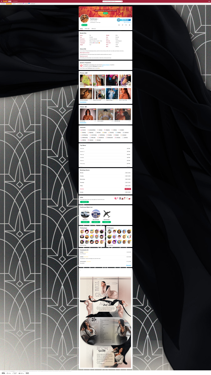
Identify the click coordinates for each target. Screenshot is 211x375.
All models (3, 3)
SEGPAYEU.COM (25, 371)
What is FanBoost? (127, 22)
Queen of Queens (106, 64)
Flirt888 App (33, 3)
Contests (26, 3)
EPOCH (20, 371)
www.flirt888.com (13, 371)
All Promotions (20, 3)
